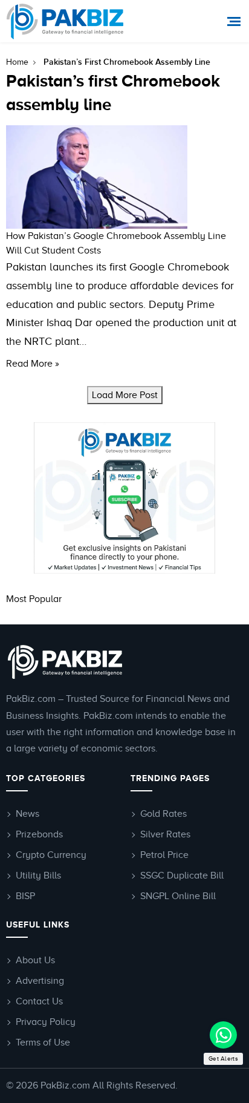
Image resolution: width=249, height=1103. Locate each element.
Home (17, 62)
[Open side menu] (235, 21)
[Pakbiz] (65, 21)
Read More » (32, 363)
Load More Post (125, 395)
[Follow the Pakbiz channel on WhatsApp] (223, 1035)
